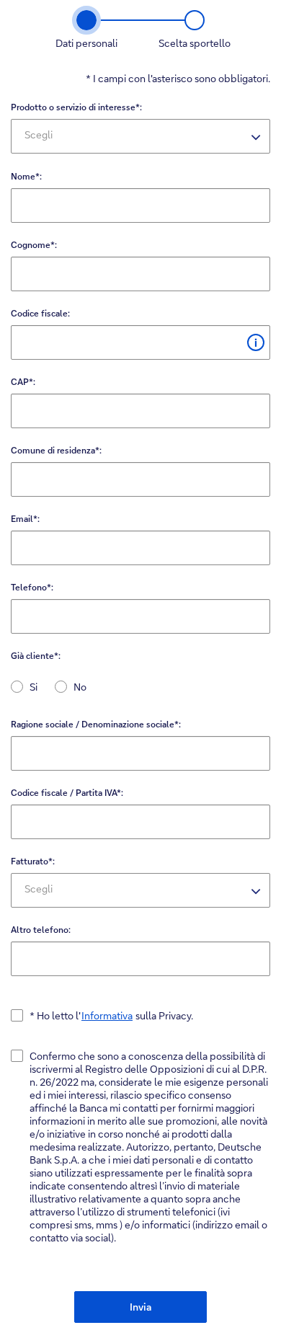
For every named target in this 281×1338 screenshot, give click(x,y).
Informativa (107, 1015)
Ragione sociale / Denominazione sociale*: (96, 724)
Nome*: (26, 176)
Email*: (25, 518)
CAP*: (23, 381)
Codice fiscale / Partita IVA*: (67, 792)
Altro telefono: (41, 929)
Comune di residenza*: (56, 450)
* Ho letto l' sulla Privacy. (111, 1015)
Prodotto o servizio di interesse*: (76, 107)
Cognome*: (34, 244)
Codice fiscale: (40, 313)
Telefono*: (32, 587)
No (79, 687)
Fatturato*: (33, 861)
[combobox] (140, 136)
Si (33, 687)
